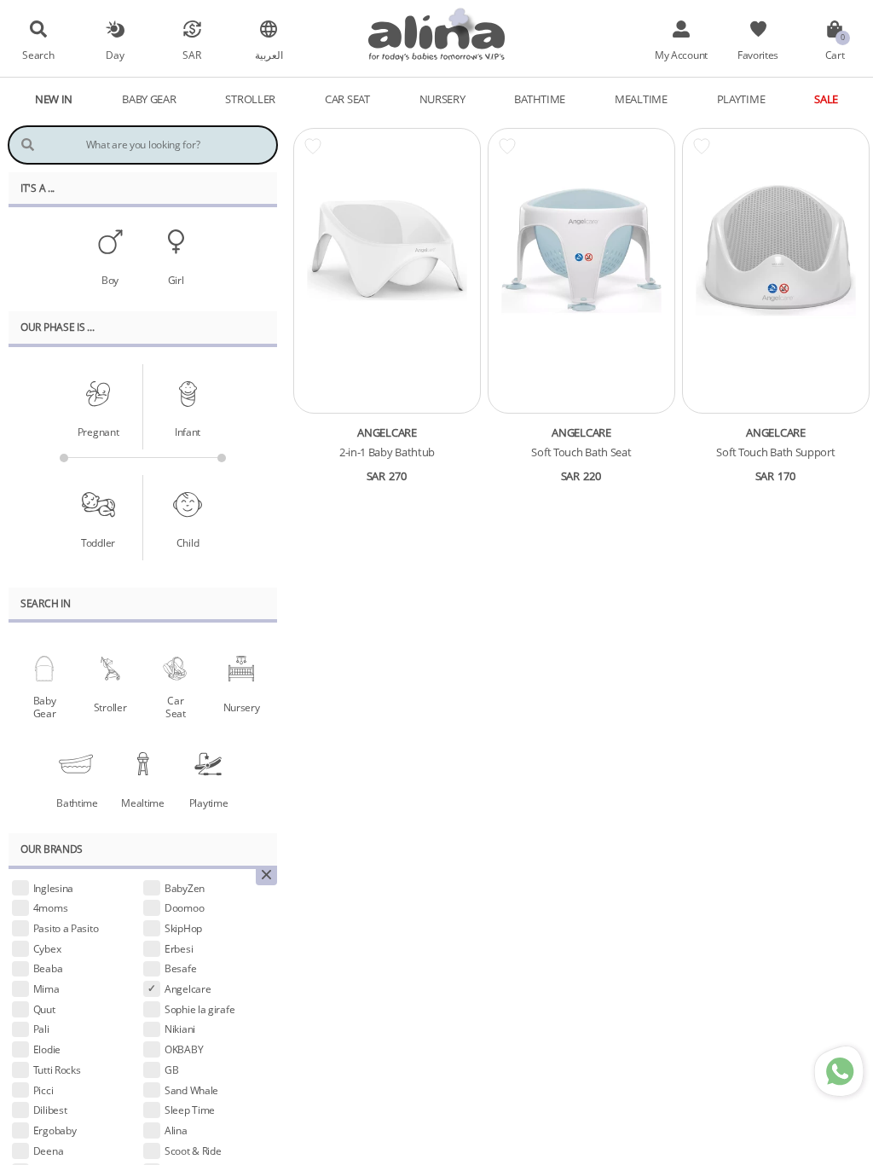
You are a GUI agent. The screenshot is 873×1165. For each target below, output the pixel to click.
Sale (826, 99)
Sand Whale (191, 1090)
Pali (41, 1028)
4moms (50, 907)
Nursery (241, 707)
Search (38, 54)
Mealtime (143, 802)
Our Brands (51, 848)
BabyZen (185, 888)
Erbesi (179, 948)
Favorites (757, 54)
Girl (176, 280)
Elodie (47, 1049)
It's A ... (37, 187)
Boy (110, 280)
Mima (46, 988)
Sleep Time (190, 1109)
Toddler (98, 542)
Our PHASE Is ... (57, 326)
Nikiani (180, 1028)
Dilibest (50, 1109)
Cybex (47, 948)
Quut (44, 1009)
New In (53, 99)
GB (171, 1069)
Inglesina (53, 888)
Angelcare (188, 988)
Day (115, 54)
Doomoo (184, 907)
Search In (45, 603)
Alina (176, 1130)
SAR (191, 54)
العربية (269, 54)
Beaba (48, 968)
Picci (43, 1090)
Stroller (110, 707)
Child (187, 542)
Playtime (208, 802)
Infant (187, 431)
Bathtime (77, 802)
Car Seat (175, 706)
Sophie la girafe (199, 1009)
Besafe (180, 968)
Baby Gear (44, 706)
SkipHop (183, 928)
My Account (681, 54)
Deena (48, 1150)
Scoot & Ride (193, 1150)
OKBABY (184, 1049)
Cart (835, 54)
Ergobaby (55, 1130)
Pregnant (98, 431)
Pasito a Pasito (66, 928)
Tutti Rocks (57, 1069)
